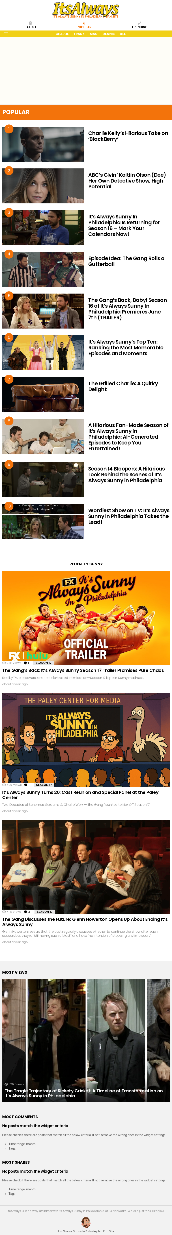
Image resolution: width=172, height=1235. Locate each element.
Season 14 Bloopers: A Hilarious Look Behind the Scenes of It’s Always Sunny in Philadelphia (126, 474)
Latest (31, 27)
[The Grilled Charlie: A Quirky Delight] (43, 394)
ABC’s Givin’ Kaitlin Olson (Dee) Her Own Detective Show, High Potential (127, 180)
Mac (93, 34)
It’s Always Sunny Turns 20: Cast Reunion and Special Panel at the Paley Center (80, 795)
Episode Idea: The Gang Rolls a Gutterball (126, 261)
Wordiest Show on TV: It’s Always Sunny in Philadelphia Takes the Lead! (129, 516)
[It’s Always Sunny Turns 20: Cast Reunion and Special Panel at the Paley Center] (86, 740)
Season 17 (44, 663)
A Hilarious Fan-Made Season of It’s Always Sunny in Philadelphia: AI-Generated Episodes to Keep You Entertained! (128, 437)
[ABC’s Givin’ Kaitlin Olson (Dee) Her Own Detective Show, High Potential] (43, 185)
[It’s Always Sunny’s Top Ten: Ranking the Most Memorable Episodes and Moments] (43, 352)
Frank (79, 34)
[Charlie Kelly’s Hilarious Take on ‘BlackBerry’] (43, 144)
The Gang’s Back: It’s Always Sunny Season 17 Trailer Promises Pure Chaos (83, 670)
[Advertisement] (86, 70)
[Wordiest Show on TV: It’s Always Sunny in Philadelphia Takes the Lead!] (43, 521)
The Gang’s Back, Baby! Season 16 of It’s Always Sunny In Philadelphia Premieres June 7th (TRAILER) (127, 308)
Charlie (62, 34)
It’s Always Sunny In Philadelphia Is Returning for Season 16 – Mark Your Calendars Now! (124, 225)
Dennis (109, 34)
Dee (123, 34)
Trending (139, 27)
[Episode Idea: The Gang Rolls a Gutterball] (43, 269)
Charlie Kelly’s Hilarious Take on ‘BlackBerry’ (128, 136)
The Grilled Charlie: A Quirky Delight (123, 386)
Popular (84, 27)
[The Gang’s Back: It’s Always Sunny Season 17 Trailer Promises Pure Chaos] (86, 618)
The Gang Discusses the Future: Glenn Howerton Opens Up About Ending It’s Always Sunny (85, 922)
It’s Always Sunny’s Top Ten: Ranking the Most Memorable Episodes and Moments (125, 347)
